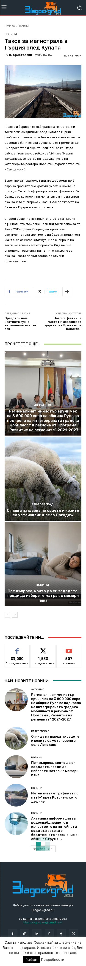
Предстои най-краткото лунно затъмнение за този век (20, 323)
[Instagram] (24, 933)
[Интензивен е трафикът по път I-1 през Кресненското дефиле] (16, 795)
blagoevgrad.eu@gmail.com (43, 922)
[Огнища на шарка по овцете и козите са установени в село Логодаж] (43, 479)
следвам (43, 648)
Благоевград (42, 504)
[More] (67, 291)
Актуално (42, 405)
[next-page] (15, 615)
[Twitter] (73, 933)
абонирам (69, 648)
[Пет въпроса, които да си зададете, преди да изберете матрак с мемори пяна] (43, 564)
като (17, 648)
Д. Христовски (20, 54)
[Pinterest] (49, 933)
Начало (10, 26)
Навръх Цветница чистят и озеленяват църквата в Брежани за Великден (63, 323)
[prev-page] (7, 615)
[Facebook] (12, 933)
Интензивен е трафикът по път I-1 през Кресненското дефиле (54, 797)
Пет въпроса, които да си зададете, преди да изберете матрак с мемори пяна (43, 596)
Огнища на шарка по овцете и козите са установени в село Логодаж (43, 512)
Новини (23, 26)
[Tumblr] (61, 933)
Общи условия (59, 953)
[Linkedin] (36, 933)
